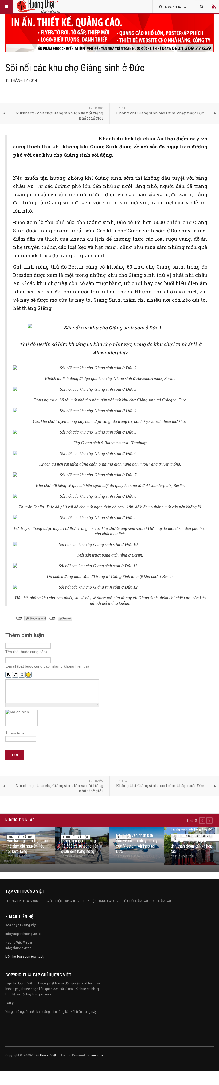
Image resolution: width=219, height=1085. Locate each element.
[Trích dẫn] (22, 675)
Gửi (15, 755)
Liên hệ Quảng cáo (98, 901)
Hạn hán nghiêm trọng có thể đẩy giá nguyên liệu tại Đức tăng (27, 846)
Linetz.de (96, 1055)
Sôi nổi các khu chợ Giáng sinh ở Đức (74, 68)
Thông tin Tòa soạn (21, 901)
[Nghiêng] (15, 675)
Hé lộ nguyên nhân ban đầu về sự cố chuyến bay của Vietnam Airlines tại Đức (137, 843)
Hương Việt (48, 1055)
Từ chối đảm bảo (136, 901)
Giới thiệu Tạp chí (61, 901)
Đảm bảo (165, 901)
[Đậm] (8, 675)
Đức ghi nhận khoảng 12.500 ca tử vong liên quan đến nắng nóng (79, 846)
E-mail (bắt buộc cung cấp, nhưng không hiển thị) (47, 666)
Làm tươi (16, 733)
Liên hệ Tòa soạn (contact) (25, 957)
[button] (202, 820)
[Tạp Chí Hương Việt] (50, 6)
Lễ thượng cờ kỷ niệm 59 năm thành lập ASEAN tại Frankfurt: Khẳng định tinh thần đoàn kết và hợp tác (191, 840)
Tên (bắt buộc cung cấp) (26, 652)
